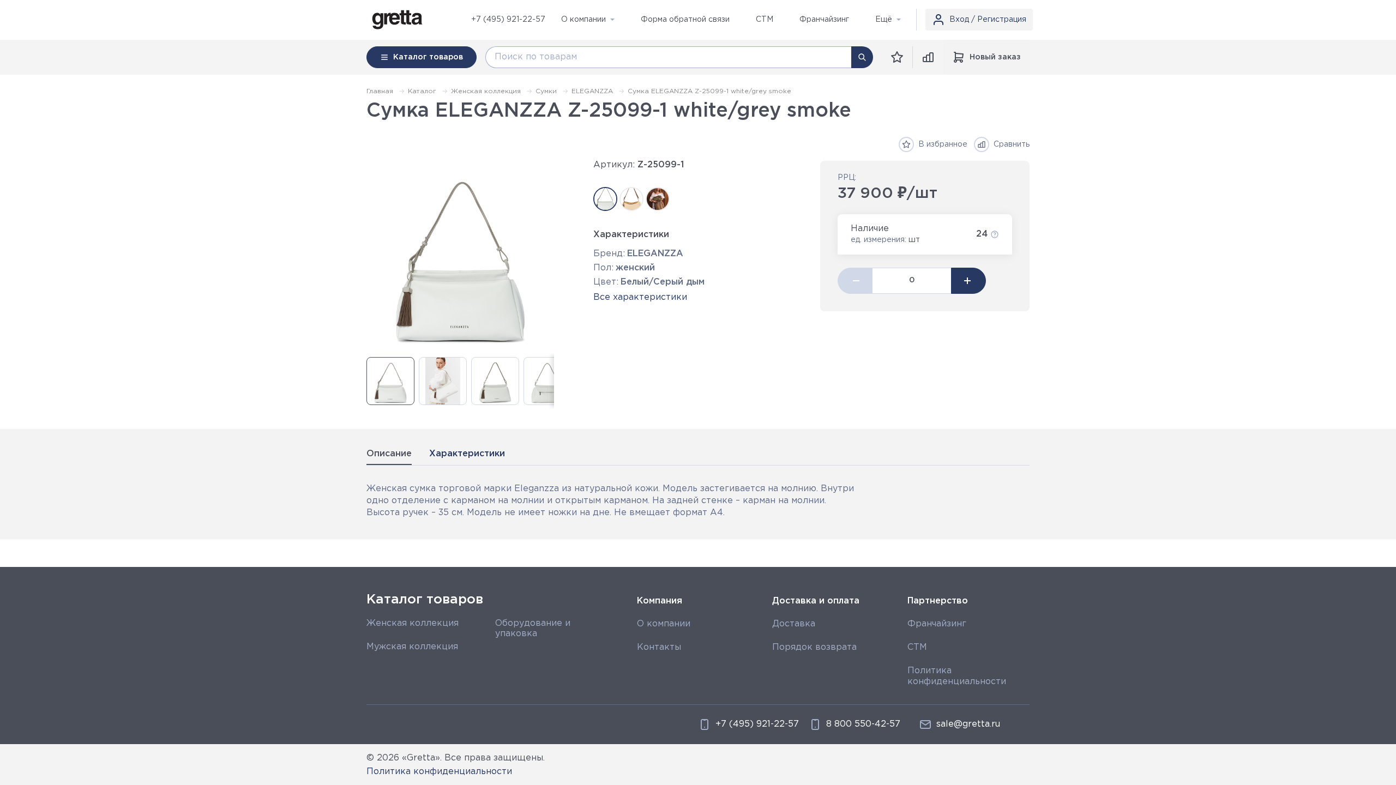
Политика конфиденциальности (439, 772)
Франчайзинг (936, 624)
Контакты (659, 647)
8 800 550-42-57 (863, 724)
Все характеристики (640, 297)
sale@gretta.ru (968, 724)
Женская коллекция (412, 623)
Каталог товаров (424, 600)
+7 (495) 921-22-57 (508, 19)
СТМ (917, 647)
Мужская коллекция (412, 647)
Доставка (793, 624)
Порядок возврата (814, 647)
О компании (663, 624)
